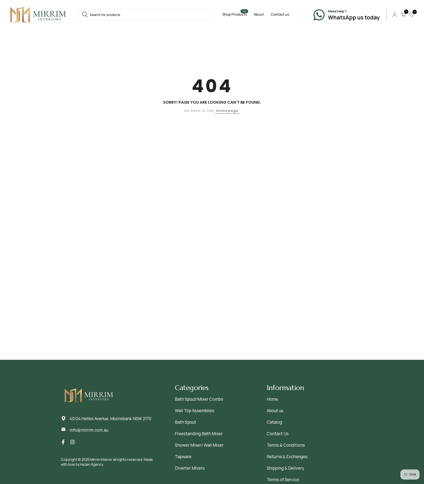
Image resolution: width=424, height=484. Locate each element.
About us (275, 410)
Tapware (183, 456)
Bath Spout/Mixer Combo (199, 399)
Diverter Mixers (190, 468)
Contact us (280, 14)
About (259, 14)
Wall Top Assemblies (194, 410)
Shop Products (234, 14)
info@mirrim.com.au (89, 430)
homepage (227, 111)
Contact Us (278, 433)
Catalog (274, 422)
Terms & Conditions (286, 445)
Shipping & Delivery (285, 468)
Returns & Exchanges (287, 456)
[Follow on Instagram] (72, 442)
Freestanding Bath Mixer (199, 433)
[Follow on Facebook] (63, 442)
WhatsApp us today (354, 17)
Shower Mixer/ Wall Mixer (199, 445)
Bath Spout (185, 422)
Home (272, 399)
